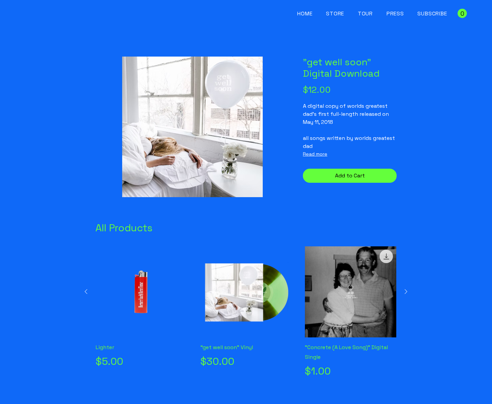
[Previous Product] (86, 292)
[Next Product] (406, 292)
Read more (315, 154)
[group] (246, 312)
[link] (462, 13)
